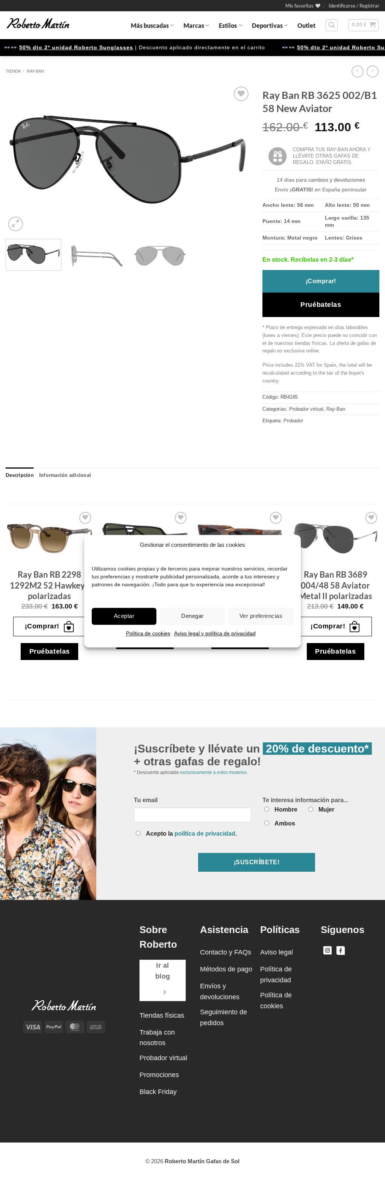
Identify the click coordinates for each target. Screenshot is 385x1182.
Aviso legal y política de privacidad (215, 633)
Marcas (193, 25)
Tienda (13, 71)
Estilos (228, 25)
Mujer (326, 809)
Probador (293, 420)
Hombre (285, 809)
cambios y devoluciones (336, 180)
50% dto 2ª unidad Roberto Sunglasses (64, 47)
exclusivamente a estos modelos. (214, 772)
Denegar (192, 616)
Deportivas (267, 25)
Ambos (284, 823)
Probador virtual (306, 409)
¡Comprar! (321, 281)
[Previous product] (372, 71)
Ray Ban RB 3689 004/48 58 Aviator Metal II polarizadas (335, 585)
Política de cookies (148, 633)
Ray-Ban (35, 71)
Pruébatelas (320, 304)
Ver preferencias (260, 616)
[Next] (236, 159)
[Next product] (357, 71)
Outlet (306, 25)
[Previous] (20, 159)
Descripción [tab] (20, 475)
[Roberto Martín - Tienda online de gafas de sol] (38, 25)
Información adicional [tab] (65, 475)
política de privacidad (204, 833)
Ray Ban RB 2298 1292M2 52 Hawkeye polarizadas (49, 585)
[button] (354, 5)
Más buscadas (150, 25)
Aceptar (124, 616)
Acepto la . (191, 833)
